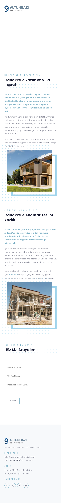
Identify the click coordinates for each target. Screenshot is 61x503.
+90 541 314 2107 (12, 460)
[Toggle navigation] (54, 8)
